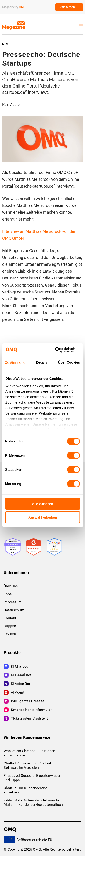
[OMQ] (11, 830)
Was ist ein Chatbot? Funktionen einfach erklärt (29, 753)
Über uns (11, 586)
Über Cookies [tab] (69, 362)
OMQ (22, 7)
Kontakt (10, 618)
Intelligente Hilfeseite (27, 701)
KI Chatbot (19, 666)
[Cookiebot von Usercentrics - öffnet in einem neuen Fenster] (60, 350)
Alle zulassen (42, 504)
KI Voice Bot (20, 683)
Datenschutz (14, 610)
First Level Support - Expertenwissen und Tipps (32, 777)
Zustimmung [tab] (15, 362)
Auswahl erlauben (42, 517)
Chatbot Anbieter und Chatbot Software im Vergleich (27, 765)
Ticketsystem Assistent (29, 718)
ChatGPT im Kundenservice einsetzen (25, 790)
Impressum (13, 602)
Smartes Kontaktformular (31, 710)
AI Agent (17, 692)
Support (10, 626)
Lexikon (10, 634)
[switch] (73, 455)
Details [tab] (41, 362)
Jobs (8, 594)
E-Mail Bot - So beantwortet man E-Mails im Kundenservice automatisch (33, 802)
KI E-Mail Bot (21, 675)
